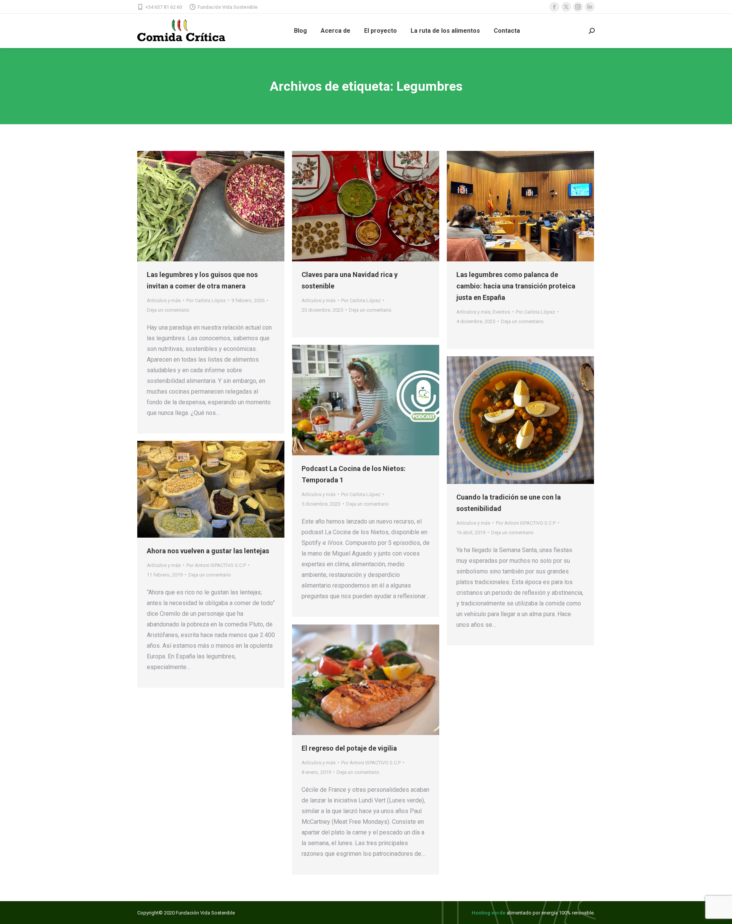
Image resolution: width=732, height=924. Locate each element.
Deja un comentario (168, 310)
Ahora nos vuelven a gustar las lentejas (208, 551)
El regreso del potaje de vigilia (349, 748)
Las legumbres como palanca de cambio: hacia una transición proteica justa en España (515, 286)
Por (206, 300)
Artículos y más (164, 300)
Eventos (501, 312)
